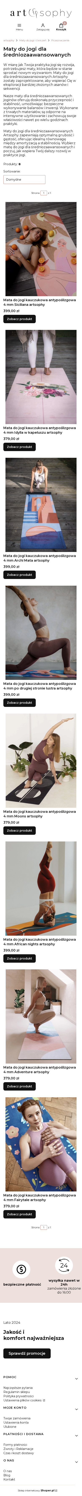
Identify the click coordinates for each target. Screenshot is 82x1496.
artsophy (8, 40)
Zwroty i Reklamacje (18, 1449)
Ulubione (9, 1427)
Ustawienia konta (16, 1422)
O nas (7, 1471)
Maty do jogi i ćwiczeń (32, 40)
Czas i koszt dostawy (18, 1453)
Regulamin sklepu (16, 1392)
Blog (6, 1475)
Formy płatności (15, 1445)
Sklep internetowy (36, 1490)
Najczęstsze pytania (18, 1388)
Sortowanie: (12, 171)
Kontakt (9, 1479)
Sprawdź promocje (27, 1353)
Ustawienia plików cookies (22, 1400)
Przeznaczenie (60, 40)
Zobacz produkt (19, 319)
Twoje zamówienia (16, 1418)
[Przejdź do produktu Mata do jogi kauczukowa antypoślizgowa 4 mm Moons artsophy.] (41, 761)
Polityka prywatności (18, 1396)
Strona (35, 192)
